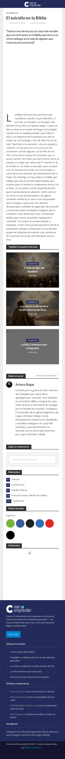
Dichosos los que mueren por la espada (29, 677)
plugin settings (42, 734)
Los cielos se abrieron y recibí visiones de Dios (33, 307)
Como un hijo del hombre (34, 269)
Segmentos (12, 13)
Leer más (13, 634)
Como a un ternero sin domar (40, 691)
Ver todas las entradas (46, 376)
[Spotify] (10, 523)
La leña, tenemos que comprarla (34, 346)
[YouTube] (49, 523)
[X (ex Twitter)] (30, 523)
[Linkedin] (39, 523)
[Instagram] (10, 535)
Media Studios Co (33, 747)
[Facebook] (20, 523)
